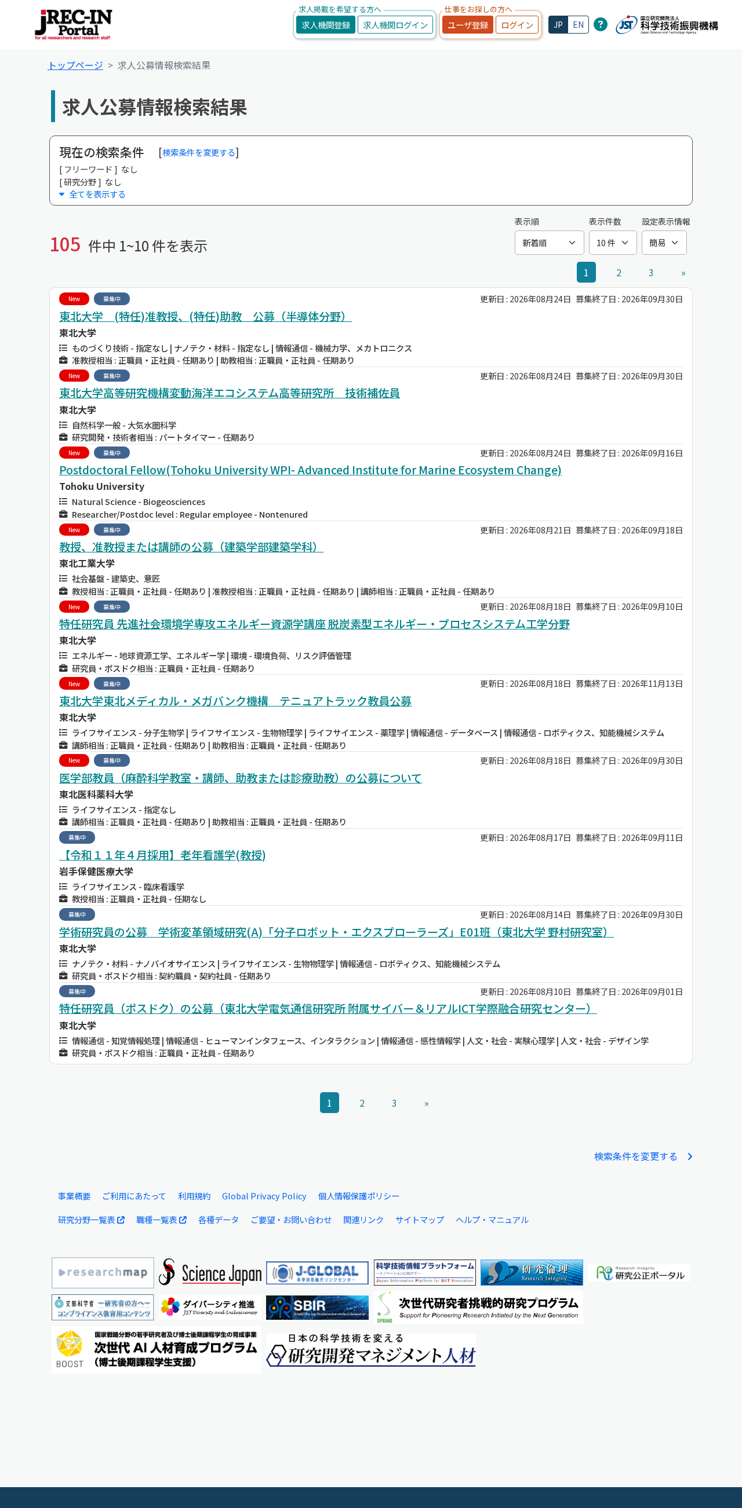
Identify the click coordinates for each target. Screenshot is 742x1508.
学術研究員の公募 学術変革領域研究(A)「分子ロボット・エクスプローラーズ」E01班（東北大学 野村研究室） (336, 932)
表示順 (527, 221)
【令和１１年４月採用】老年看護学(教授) (162, 855)
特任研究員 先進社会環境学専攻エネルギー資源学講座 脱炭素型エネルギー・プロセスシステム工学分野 (314, 624)
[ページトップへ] (716, 1482)
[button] (371, 194)
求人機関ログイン (395, 25)
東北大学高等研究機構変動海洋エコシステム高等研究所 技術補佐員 (229, 393)
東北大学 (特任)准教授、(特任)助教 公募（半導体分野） (205, 316)
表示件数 (605, 221)
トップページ (75, 65)
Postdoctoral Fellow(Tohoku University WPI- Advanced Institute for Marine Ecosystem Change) (310, 470)
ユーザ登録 (468, 25)
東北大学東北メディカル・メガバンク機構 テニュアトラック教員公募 (235, 701)
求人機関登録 (325, 25)
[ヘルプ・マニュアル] (601, 24)
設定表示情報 (666, 221)
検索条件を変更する (198, 152)
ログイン (517, 25)
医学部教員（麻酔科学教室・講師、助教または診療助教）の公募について (240, 778)
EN (578, 24)
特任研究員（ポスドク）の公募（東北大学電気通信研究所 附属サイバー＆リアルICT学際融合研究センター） (328, 1008)
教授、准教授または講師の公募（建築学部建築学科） (191, 547)
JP (558, 24)
